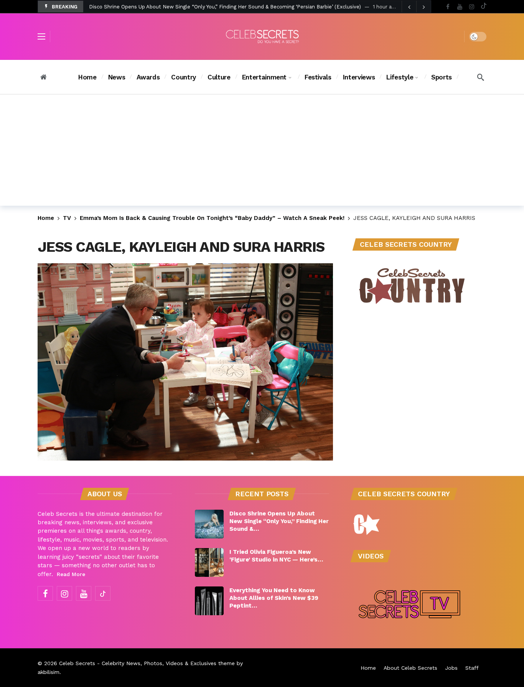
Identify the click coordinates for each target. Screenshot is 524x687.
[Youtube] (460, 7)
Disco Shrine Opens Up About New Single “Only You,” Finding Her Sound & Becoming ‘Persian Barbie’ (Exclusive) (225, 7)
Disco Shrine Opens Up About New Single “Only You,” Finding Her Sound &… (279, 521)
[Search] (480, 77)
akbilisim (48, 672)
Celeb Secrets (77, 663)
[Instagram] (471, 7)
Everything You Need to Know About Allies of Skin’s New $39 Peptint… (273, 598)
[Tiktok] (483, 7)
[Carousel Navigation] (416, 7)
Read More (71, 574)
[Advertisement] (262, 152)
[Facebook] (448, 7)
